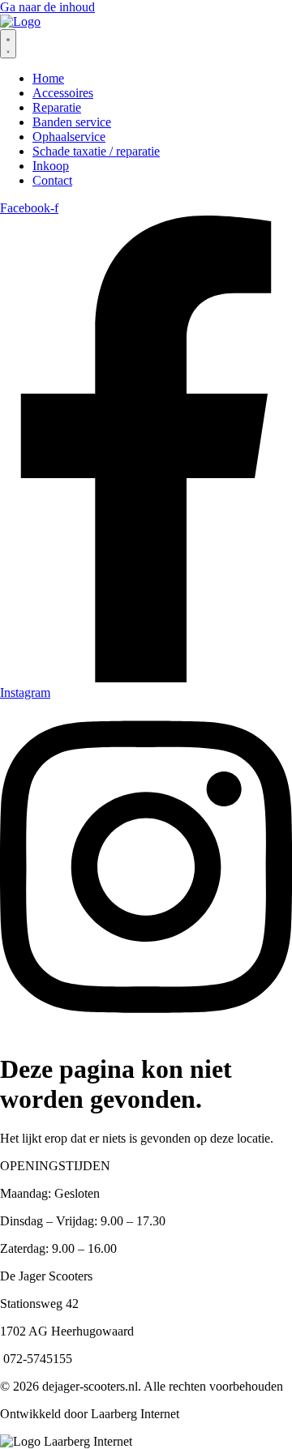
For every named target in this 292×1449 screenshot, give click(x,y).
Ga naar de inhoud (47, 7)
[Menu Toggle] (8, 43)
